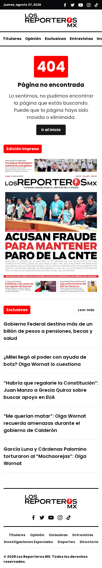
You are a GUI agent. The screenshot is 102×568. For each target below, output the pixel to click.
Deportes (66, 541)
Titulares (12, 38)
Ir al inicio (51, 129)
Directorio (89, 541)
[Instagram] (60, 517)
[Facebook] (33, 517)
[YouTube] (51, 517)
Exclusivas (55, 38)
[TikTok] (68, 517)
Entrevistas (81, 38)
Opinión (33, 38)
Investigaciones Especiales (28, 541)
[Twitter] (42, 517)
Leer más (86, 310)
